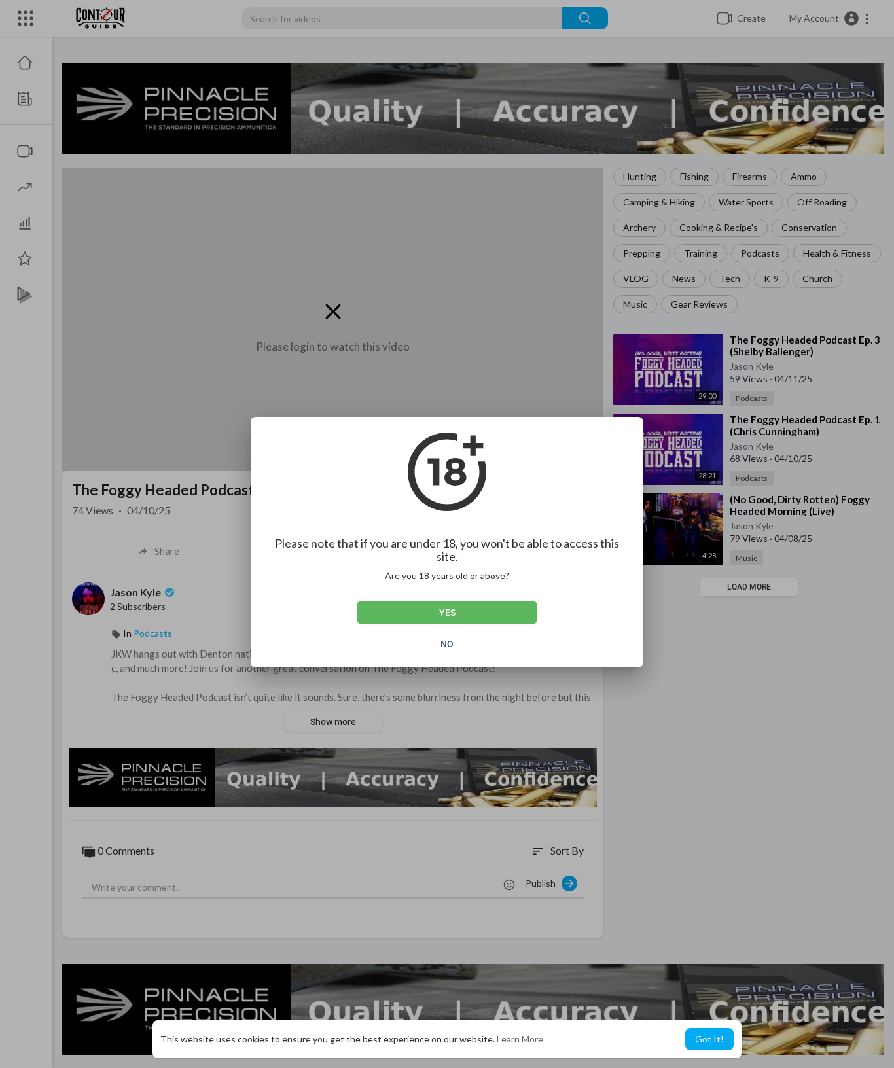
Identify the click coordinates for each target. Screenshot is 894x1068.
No (447, 644)
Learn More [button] (520, 1038)
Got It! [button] (709, 1038)
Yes (447, 612)
